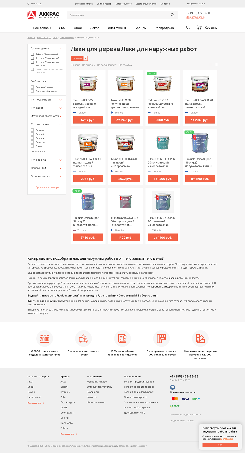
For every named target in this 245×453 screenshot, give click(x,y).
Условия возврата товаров (139, 386)
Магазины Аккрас (97, 381)
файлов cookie (226, 439)
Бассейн (40, 134)
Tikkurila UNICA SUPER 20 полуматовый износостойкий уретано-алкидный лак (162, 162)
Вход (189, 3)
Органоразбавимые (46, 91)
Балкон (40, 130)
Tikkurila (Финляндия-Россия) (47, 64)
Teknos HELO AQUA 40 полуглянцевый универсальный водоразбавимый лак (87, 162)
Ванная (40, 138)
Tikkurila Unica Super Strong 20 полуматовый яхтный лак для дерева (198, 162)
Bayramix (65, 392)
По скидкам (88, 64)
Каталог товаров (44, 37)
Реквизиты (93, 392)
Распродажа (164, 28)
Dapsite (190, 420)
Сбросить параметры (47, 187)
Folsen (64, 428)
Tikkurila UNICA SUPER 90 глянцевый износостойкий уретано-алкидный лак (162, 221)
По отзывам (125, 64)
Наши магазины (95, 402)
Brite (63, 397)
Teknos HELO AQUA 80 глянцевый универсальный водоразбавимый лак (124, 162)
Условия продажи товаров (139, 381)
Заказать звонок (195, 16)
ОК (220, 445)
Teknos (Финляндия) (47, 54)
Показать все (38, 151)
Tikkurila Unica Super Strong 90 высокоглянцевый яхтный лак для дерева (87, 221)
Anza (63, 381)
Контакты (165, 3)
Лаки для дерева (67, 37)
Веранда (40, 142)
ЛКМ (62, 28)
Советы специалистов (146, 3)
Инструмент (117, 28)
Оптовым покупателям (99, 386)
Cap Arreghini (67, 402)
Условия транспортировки (139, 392)
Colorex (64, 417)
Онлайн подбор (104, 3)
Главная (31, 37)
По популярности (107, 64)
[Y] (172, 15)
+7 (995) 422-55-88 (198, 13)
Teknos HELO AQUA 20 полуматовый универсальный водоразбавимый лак (199, 103)
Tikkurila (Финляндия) (47, 58)
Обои (78, 28)
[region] (47, 119)
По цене (75, 64)
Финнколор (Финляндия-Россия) (49, 71)
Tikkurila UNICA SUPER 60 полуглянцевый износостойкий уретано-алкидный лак (125, 221)
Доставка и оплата (84, 3)
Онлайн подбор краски (137, 407)
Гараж (39, 146)
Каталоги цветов (124, 3)
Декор (95, 28)
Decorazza (66, 422)
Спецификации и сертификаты (141, 402)
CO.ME (64, 407)
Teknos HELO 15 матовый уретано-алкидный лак (85, 103)
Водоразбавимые (45, 87)
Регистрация (198, 3)
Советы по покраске (135, 397)
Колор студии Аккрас (43, 15)
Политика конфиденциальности (185, 414)
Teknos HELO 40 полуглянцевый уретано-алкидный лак (125, 103)
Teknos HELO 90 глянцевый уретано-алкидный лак (161, 103)
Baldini (64, 386)
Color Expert (67, 412)
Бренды (140, 28)
